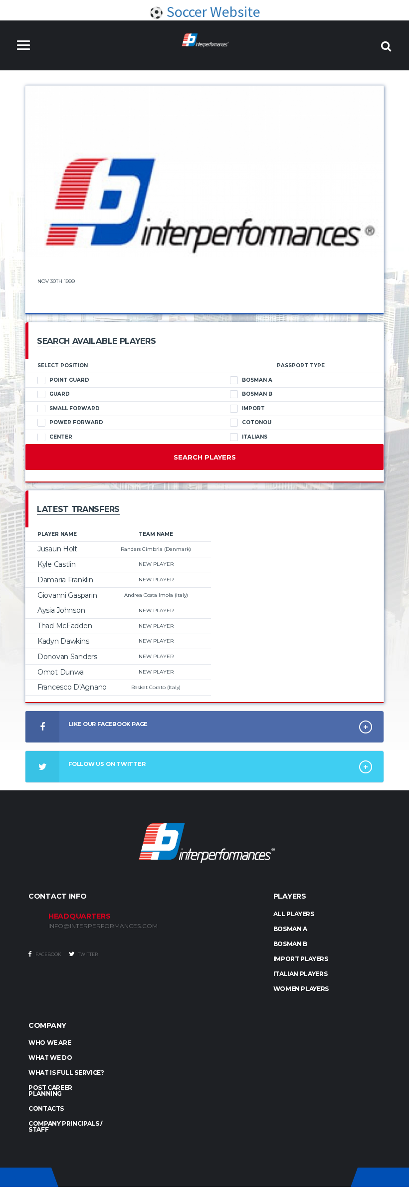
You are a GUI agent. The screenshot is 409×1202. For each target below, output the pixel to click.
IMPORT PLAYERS (300, 958)
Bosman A (257, 380)
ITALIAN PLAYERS (300, 973)
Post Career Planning (50, 1090)
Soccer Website (212, 11)
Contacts (46, 1108)
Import (253, 408)
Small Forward (74, 408)
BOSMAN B (290, 944)
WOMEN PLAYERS (301, 988)
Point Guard (69, 380)
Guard (59, 394)
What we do (50, 1057)
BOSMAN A (290, 929)
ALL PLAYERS (293, 914)
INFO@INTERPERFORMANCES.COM (103, 926)
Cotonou (256, 422)
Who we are (49, 1042)
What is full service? (66, 1072)
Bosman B (257, 394)
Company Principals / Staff (65, 1126)
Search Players (205, 457)
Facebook (47, 954)
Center (60, 437)
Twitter (87, 954)
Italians (254, 437)
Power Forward (76, 422)
